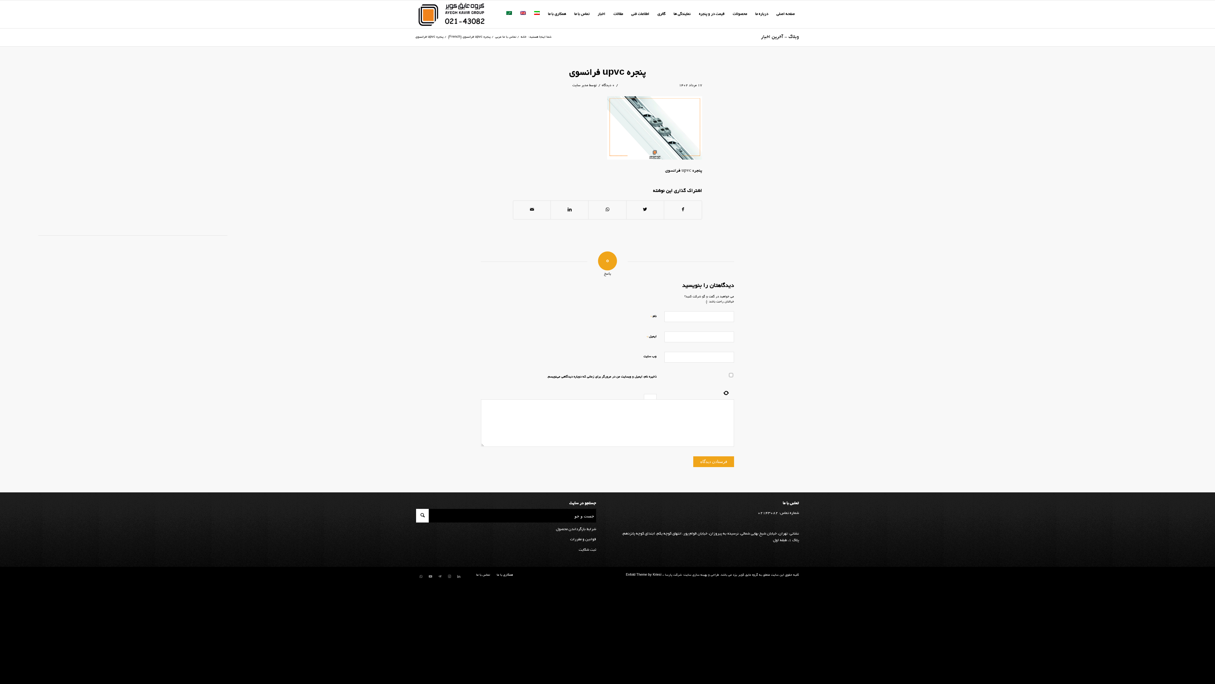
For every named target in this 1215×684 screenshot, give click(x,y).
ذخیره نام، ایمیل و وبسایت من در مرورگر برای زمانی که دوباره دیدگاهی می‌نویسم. (602, 377)
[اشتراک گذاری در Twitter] (645, 210)
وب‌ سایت (650, 356)
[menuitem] (785, 14)
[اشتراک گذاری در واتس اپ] (607, 210)
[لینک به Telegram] (440, 576)
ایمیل (652, 336)
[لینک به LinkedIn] (459, 576)
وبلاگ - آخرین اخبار (780, 37)
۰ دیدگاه (608, 85)
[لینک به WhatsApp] (421, 576)
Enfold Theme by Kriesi (643, 575)
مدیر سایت (580, 85)
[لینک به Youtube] (430, 576)
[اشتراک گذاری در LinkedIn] (569, 210)
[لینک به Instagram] (449, 576)
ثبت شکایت (587, 550)
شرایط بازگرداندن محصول (576, 529)
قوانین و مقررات (583, 539)
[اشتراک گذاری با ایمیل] (532, 210)
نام (654, 316)
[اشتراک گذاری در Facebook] (683, 210)
